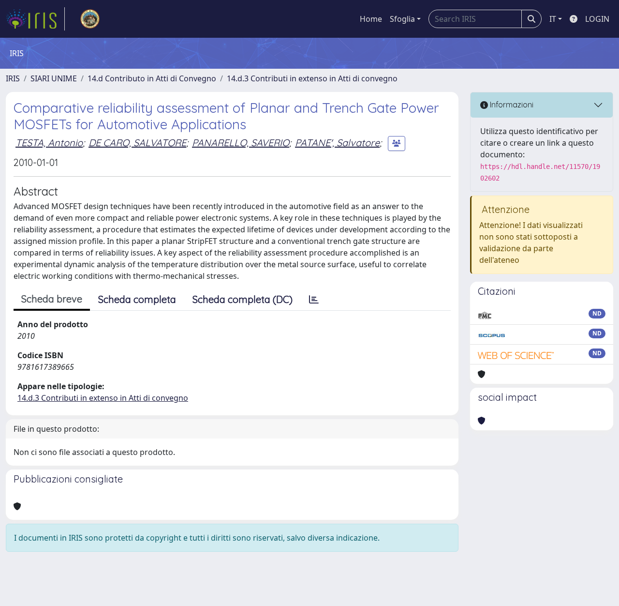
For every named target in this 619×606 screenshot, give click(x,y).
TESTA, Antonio (49, 142)
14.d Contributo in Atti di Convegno (152, 78)
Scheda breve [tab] (51, 299)
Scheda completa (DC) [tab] (242, 299)
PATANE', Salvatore (337, 142)
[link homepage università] (90, 18)
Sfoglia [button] (402, 19)
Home (371, 19)
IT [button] (552, 19)
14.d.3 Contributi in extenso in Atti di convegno (312, 78)
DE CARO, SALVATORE (137, 142)
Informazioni (510, 104)
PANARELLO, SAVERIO (240, 142)
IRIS (13, 78)
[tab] (314, 299)
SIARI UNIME (53, 78)
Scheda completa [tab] (137, 299)
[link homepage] (35, 18)
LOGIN (597, 19)
